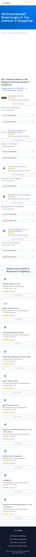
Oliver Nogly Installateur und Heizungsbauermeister (17, 131)
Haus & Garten (12, 33)
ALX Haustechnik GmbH (15, 96)
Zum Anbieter (18, 295)
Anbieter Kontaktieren (18, 104)
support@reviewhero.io (18, 553)
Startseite (4, 33)
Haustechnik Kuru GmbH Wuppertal (19, 195)
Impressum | (13, 551)
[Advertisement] (18, 55)
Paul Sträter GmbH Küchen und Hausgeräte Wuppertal (18, 230)
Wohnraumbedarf (22, 33)
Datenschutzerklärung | (23, 551)
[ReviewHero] (18, 530)
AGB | (7, 551)
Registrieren (27, 2)
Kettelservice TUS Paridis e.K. (17, 167)
